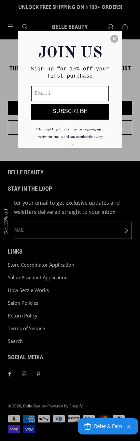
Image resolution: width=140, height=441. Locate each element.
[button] (114, 39)
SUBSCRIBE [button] (70, 111)
